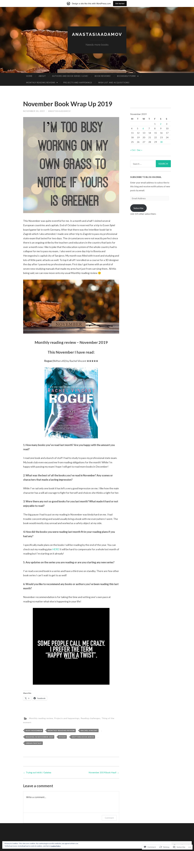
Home (29, 76)
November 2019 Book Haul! (104, 772)
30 (161, 142)
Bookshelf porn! (126, 76)
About (42, 76)
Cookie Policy (55, 846)
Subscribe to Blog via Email (146, 177)
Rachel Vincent (89, 730)
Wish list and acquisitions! (114, 82)
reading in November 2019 (39, 737)
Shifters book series (83, 737)
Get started (119, 3)
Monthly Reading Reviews (40, 82)
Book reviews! (103, 76)
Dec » (139, 150)
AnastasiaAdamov (59, 111)
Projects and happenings (77, 82)
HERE (55, 549)
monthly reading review (61, 730)
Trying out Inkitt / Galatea (37, 772)
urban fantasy (34, 743)
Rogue (62, 737)
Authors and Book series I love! (70, 76)
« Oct (132, 150)
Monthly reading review (41, 718)
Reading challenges (90, 718)
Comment (109, 818)
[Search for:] (150, 163)
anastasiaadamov (97, 34)
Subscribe (138, 208)
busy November (34, 730)
